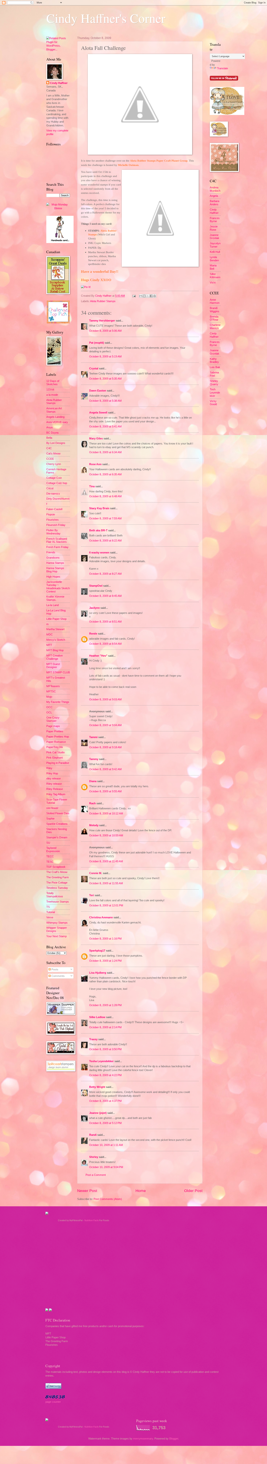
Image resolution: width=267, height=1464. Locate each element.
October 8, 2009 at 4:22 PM (105, 1075)
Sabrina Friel (214, 374)
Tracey (93, 1039)
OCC (49, 707)
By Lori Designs (55, 443)
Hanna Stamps (55, 562)
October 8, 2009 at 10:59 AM (106, 835)
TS (48, 906)
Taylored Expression (53, 850)
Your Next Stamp (56, 936)
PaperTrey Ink (54, 747)
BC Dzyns (52, 432)
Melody (93, 825)
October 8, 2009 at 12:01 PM (106, 905)
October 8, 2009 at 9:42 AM (105, 769)
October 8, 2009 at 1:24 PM (105, 960)
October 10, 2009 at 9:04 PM (106, 1167)
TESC (50, 861)
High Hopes (53, 576)
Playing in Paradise (57, 762)
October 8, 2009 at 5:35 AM (105, 378)
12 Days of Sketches (52, 383)
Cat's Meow (53, 453)
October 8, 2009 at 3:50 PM (105, 1049)
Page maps (53, 726)
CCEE (50, 458)
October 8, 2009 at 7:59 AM (105, 518)
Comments (58, 976)
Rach (92, 803)
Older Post (193, 1191)
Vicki (213, 282)
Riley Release (54, 789)
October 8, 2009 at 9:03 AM (105, 699)
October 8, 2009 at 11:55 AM (106, 883)
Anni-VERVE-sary (57, 422)
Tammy (93, 759)
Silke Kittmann (215, 276)
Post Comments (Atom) (108, 1199)
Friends (50, 552)
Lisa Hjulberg (97, 972)
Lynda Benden (214, 259)
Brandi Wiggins (214, 310)
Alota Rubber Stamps (103, 301)
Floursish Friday (55, 525)
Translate (222, 68)
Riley (49, 768)
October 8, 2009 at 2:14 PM (105, 1027)
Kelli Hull (215, 251)
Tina (92, 486)
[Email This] (141, 296)
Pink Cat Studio (55, 752)
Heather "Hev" (98, 655)
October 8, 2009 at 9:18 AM (105, 747)
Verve (49, 917)
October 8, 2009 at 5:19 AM (105, 356)
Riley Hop (52, 773)
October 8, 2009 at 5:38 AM (105, 400)
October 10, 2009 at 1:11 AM (106, 1145)
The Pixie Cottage (56, 882)
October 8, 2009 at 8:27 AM (105, 573)
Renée (93, 633)
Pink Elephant (54, 757)
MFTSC (51, 691)
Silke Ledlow (97, 1017)
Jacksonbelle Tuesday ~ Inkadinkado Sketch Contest (58, 586)
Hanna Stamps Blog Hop (55, 570)
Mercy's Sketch (55, 639)
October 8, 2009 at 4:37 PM (105, 1100)
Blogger (173, 1438)
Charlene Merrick (215, 327)
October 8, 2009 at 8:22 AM (105, 540)
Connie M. (95, 873)
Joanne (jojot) (98, 1112)
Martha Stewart (55, 629)
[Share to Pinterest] (154, 296)
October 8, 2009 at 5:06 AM (105, 330)
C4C (49, 448)
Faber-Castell (54, 509)
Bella (49, 437)
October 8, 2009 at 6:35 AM (105, 474)
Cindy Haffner (103, 295)
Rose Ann (95, 464)
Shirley (93, 1157)
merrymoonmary (143, 1438)
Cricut (49, 488)
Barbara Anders (214, 203)
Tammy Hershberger (102, 320)
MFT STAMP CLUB (58, 672)
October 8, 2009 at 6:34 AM (105, 452)
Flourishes (52, 519)
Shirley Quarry (214, 383)
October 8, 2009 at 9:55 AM (105, 791)
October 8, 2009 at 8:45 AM (105, 595)
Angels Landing (55, 416)
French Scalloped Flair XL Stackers (56, 540)
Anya (49, 427)
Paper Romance (56, 741)
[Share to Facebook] (151, 296)
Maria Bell (213, 267)
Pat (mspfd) (96, 342)
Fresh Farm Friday (57, 547)
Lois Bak (215, 367)
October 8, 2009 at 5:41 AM (105, 426)
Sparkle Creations (57, 823)
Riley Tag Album (55, 794)
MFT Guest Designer (53, 666)
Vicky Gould (213, 403)
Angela (214, 195)
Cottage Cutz (54, 477)
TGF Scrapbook (55, 866)
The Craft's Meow (56, 872)
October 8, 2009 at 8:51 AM (105, 621)
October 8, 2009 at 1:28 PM (105, 1005)
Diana (92, 781)
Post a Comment (96, 1174)
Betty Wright (97, 1087)
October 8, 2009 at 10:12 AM (106, 813)
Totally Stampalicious (54, 895)
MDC (49, 634)
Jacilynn (94, 607)
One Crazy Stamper (52, 719)
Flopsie (50, 514)
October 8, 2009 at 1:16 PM (105, 938)
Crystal (93, 368)
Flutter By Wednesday (53, 532)
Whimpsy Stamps (57, 922)
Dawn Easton (97, 390)
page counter (53, 1401)
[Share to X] (147, 296)
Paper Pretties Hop (57, 736)
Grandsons (53, 557)
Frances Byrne (215, 220)
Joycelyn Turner (215, 245)
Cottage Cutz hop (56, 483)
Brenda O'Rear (214, 318)
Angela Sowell (98, 412)
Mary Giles (96, 438)
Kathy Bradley (214, 360)
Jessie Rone (214, 228)
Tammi (93, 737)
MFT (49, 645)
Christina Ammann (101, 917)
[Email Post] (133, 295)
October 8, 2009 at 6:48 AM (105, 496)
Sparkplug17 (97, 950)
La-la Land (52, 605)
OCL (49, 712)
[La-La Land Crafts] (227, 114)
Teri (91, 895)
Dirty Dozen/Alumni (57, 498)
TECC (50, 856)
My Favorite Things (57, 702)
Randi (93, 1134)
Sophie (50, 818)
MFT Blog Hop (55, 650)
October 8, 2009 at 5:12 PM (105, 1123)
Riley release (54, 783)
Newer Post (87, 1191)
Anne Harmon (214, 301)
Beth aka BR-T (98, 530)
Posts (54, 969)
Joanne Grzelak (214, 237)
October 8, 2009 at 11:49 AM (106, 861)
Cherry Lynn (53, 464)
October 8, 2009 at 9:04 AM (105, 725)
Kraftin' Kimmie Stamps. (55, 598)
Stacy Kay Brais (99, 508)
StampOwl (95, 585)
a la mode (52, 394)
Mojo (49, 696)
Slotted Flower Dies (57, 813)
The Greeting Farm (57, 877)
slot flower (52, 808)
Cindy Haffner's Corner (105, 17)
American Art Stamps (54, 410)
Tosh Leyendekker (215, 392)
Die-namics (53, 493)
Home (140, 1191)
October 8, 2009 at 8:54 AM (105, 643)
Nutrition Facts (91, 1220)
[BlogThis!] (144, 296)
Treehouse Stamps (57, 901)
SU (48, 842)
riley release (53, 778)
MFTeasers (53, 686)
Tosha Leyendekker (101, 1061)
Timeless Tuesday (57, 887)
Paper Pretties (54, 731)
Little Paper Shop (56, 618)
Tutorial (50, 912)
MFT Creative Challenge (54, 657)
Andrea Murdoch (215, 189)
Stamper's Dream (56, 837)
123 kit (50, 389)
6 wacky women (99, 552)
